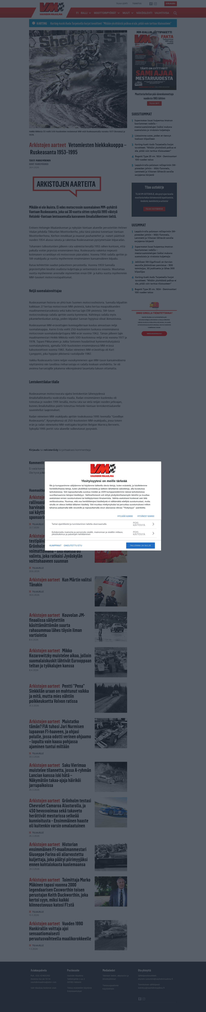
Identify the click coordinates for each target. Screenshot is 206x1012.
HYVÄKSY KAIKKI (145, 516)
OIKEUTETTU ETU (73, 545)
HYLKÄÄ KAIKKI (125, 516)
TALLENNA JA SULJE (140, 545)
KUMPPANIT (55, 545)
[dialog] (103, 506)
